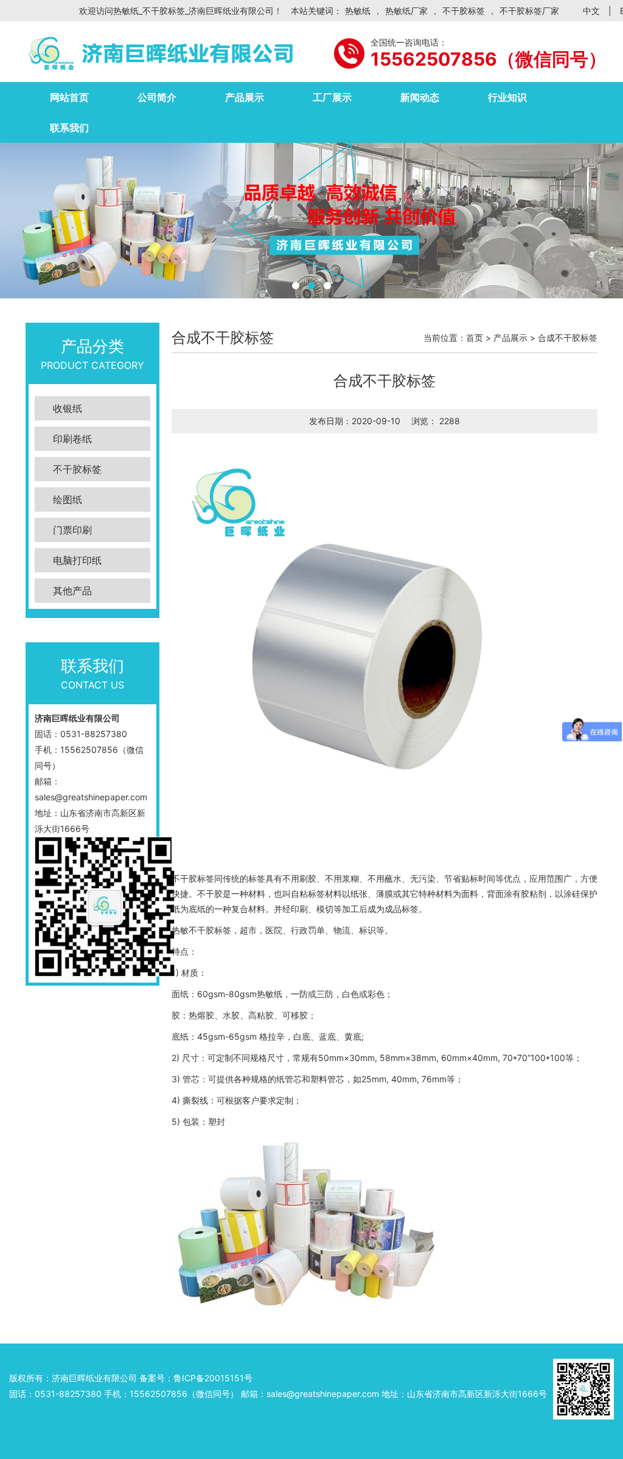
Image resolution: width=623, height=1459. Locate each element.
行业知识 (507, 97)
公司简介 (156, 97)
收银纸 (67, 408)
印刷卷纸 (72, 439)
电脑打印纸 (77, 560)
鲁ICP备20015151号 (212, 1378)
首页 (474, 337)
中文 (591, 10)
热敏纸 (358, 10)
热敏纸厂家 (406, 10)
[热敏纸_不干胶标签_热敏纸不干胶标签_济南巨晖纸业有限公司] (159, 51)
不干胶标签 (463, 10)
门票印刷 (72, 530)
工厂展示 (332, 97)
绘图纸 (67, 499)
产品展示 (244, 97)
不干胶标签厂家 (529, 10)
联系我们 (69, 128)
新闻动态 (419, 97)
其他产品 (72, 591)
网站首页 (69, 97)
